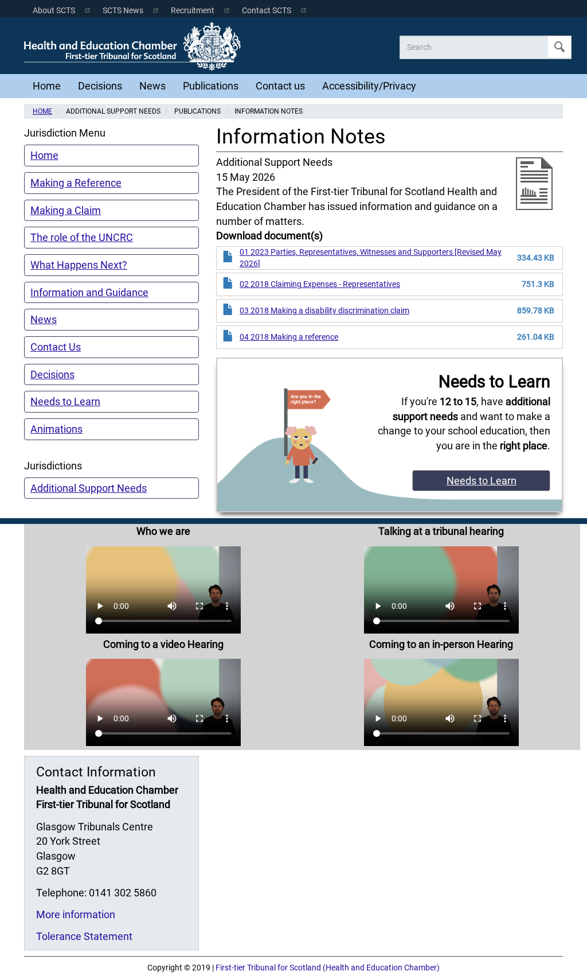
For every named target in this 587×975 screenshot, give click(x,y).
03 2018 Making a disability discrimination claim (324, 310)
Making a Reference (76, 183)
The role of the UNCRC (81, 237)
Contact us (280, 86)
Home (47, 86)
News (152, 86)
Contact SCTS (266, 10)
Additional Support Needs (88, 488)
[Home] (135, 46)
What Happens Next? (78, 265)
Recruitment (192, 10)
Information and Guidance (89, 292)
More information (75, 914)
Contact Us (55, 347)
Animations (56, 429)
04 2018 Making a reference (289, 336)
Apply (559, 46)
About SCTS (54, 10)
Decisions (100, 86)
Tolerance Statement (84, 936)
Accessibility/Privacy (369, 86)
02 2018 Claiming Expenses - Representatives (320, 284)
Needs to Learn (65, 401)
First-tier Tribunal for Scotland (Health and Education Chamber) (328, 968)
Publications (210, 86)
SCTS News (123, 10)
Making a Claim (65, 210)
